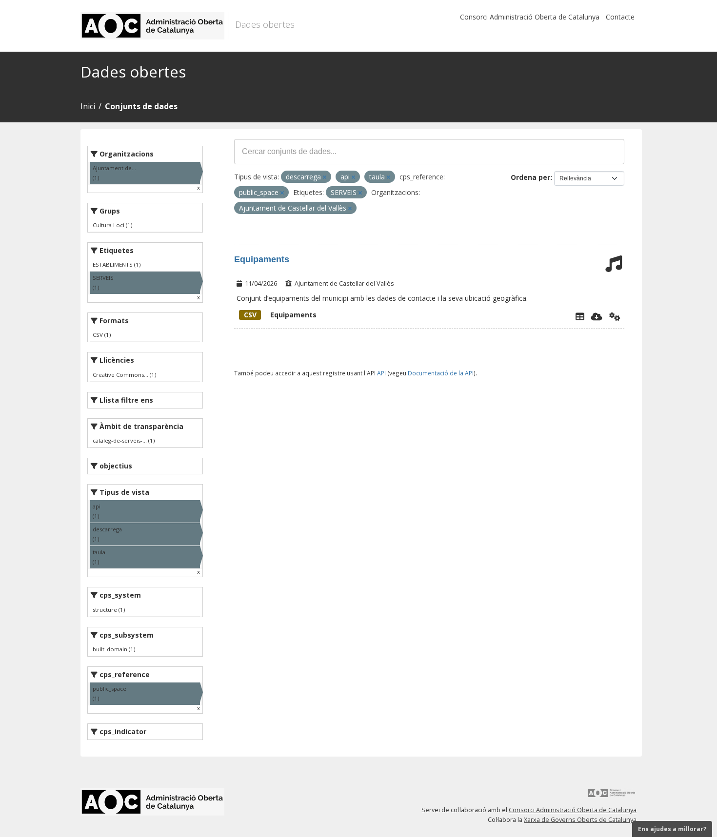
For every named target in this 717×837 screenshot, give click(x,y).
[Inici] (154, 25)
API (381, 373)
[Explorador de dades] (580, 316)
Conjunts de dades (141, 106)
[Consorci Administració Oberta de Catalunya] (612, 796)
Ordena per (530, 177)
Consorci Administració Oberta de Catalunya (529, 16)
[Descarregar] (596, 316)
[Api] (614, 316)
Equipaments (261, 259)
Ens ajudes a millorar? (672, 829)
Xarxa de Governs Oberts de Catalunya (580, 820)
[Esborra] (324, 177)
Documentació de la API (441, 373)
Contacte (620, 16)
